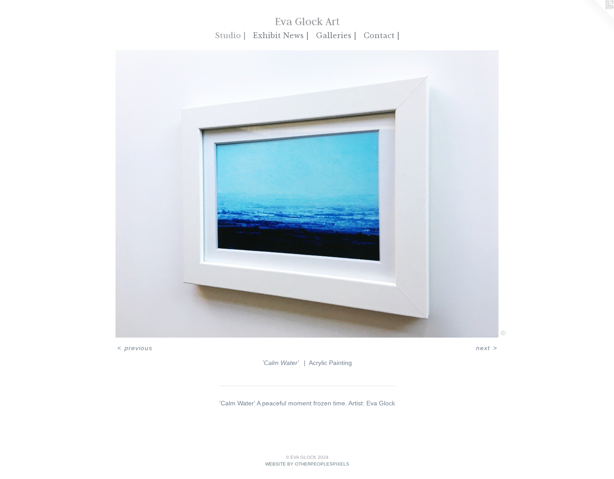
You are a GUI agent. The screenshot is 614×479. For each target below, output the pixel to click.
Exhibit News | (281, 35)
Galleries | (336, 35)
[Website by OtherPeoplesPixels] (596, 18)
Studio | (230, 35)
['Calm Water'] (307, 194)
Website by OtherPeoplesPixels (307, 463)
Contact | (382, 35)
